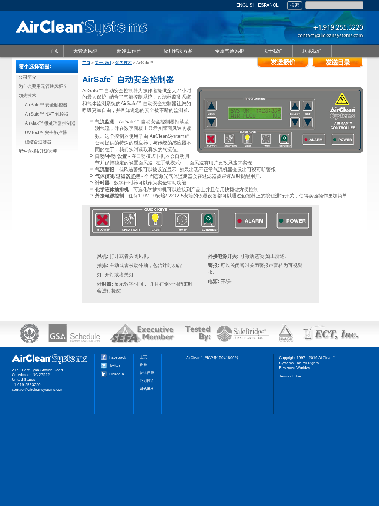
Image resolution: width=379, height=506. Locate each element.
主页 (54, 51)
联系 (143, 365)
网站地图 (147, 389)
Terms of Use (290, 376)
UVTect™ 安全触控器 (46, 132)
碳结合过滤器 (38, 141)
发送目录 (147, 373)
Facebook (117, 357)
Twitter (114, 365)
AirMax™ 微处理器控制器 (50, 123)
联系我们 (307, 51)
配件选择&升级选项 (38, 151)
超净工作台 (124, 51)
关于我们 (268, 51)
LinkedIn (116, 374)
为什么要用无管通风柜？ (43, 86)
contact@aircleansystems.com (37, 389)
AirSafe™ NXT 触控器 (46, 114)
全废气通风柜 (224, 51)
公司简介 (27, 77)
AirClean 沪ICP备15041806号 (212, 358)
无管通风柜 (80, 51)
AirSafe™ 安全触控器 (46, 104)
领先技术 (123, 62)
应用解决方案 (173, 51)
